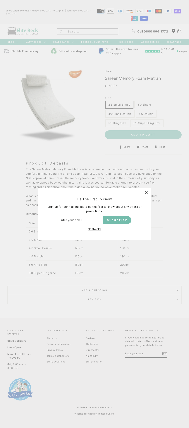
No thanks (94, 229)
